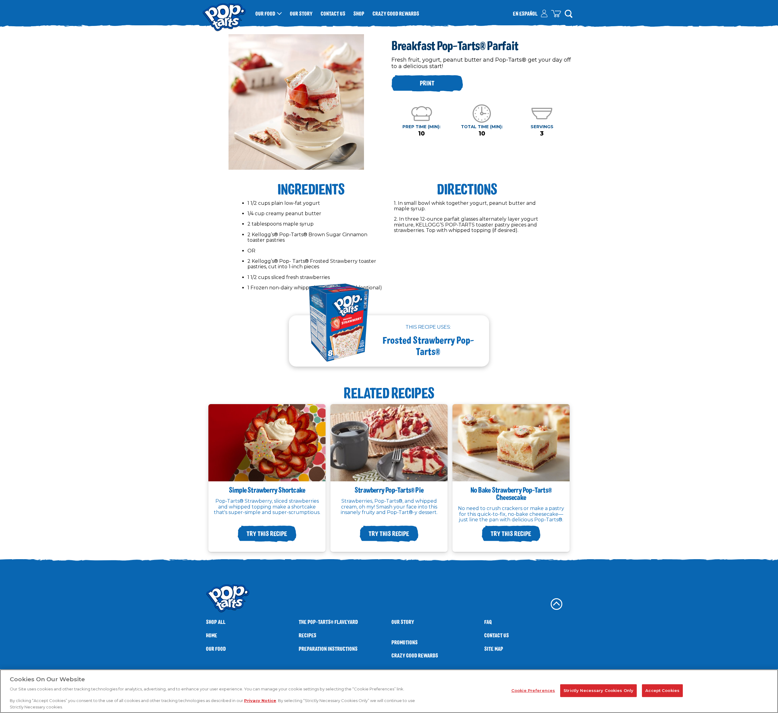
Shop (358, 13)
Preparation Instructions (328, 649)
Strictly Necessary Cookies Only (598, 690)
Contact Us (333, 13)
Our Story (301, 13)
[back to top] (556, 604)
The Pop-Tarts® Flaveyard (328, 622)
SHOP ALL (215, 622)
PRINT (427, 83)
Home (211, 635)
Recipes (307, 635)
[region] (389, 691)
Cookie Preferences (533, 690)
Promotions (404, 642)
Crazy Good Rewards (396, 13)
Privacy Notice (260, 700)
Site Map (493, 649)
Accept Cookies (662, 690)
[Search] (568, 13)
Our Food (265, 13)
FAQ (488, 622)
